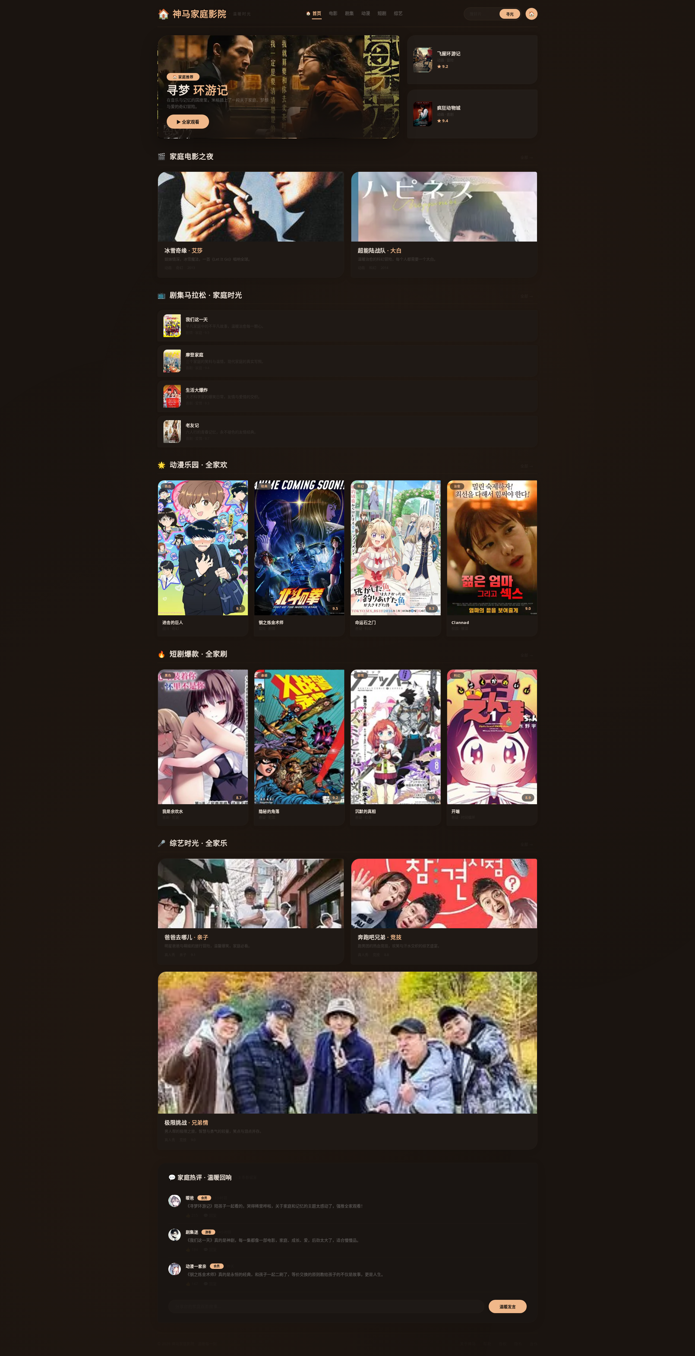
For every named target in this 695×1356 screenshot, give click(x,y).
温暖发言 (508, 1306)
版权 (503, 1343)
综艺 (398, 13)
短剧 (382, 13)
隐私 (518, 1343)
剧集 (349, 13)
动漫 (365, 13)
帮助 (487, 1343)
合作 (534, 1343)
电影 (333, 13)
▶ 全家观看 (187, 122)
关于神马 (468, 1343)
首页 (316, 13)
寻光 (510, 14)
